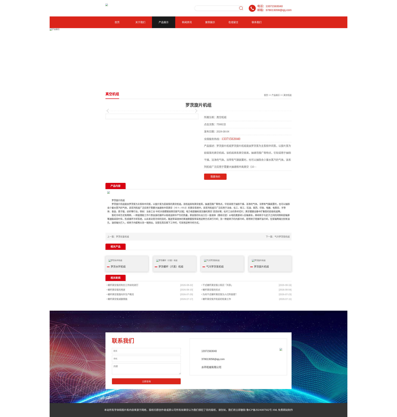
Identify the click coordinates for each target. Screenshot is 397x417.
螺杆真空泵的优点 (211, 289)
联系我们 (257, 22)
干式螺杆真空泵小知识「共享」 (218, 285)
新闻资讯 (187, 22)
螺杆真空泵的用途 (116, 289)
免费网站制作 (285, 410)
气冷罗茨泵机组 (282, 236)
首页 (117, 22)
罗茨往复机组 (122, 236)
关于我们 (140, 22)
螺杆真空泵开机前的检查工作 (217, 299)
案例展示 (210, 22)
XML (274, 410)
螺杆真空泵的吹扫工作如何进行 (123, 285)
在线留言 (233, 22)
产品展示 (164, 22)
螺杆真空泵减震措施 (117, 299)
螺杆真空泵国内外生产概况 (121, 294)
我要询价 (215, 176)
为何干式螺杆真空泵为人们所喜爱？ (220, 294)
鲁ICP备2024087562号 (259, 410)
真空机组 (287, 95)
